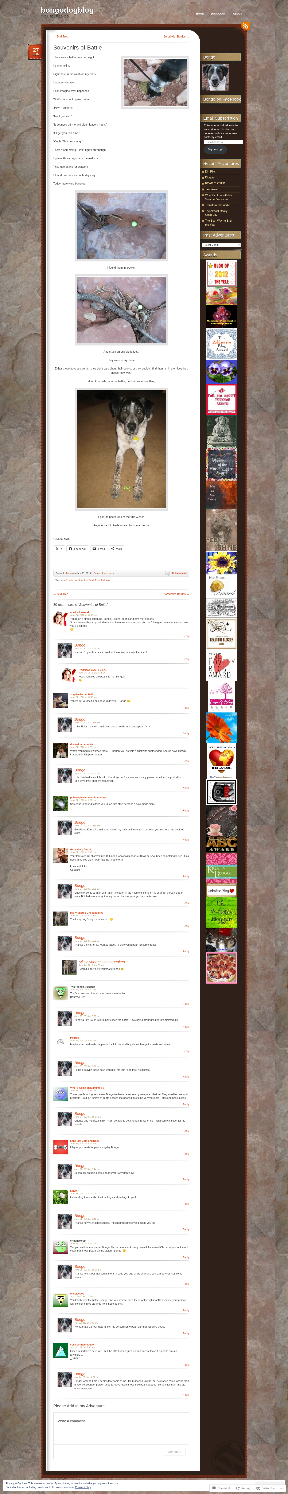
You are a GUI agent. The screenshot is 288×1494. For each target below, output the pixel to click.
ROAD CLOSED (215, 183)
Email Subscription (220, 118)
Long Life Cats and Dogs (85, 1140)
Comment (174, 1451)
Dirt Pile (210, 171)
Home (200, 13)
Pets (97, 580)
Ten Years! (211, 189)
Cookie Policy (83, 1487)
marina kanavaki (80, 612)
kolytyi (74, 1190)
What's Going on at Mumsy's (87, 1087)
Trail (103, 580)
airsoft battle (67, 580)
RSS (244, 27)
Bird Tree (60, 36)
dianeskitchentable (81, 744)
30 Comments (179, 573)
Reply (186, 636)
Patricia (74, 1037)
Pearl (91, 580)
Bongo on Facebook (222, 99)
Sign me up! (215, 149)
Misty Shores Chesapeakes (86, 912)
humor (111, 573)
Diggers (209, 177)
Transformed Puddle (217, 205)
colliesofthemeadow (82, 1344)
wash (108, 580)
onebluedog (77, 1293)
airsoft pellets (81, 580)
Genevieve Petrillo (81, 849)
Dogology (218, 13)
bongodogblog (67, 10)
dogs (104, 573)
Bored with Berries (176, 36)
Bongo (69, 573)
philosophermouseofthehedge (88, 797)
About (237, 13)
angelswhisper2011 (81, 694)
